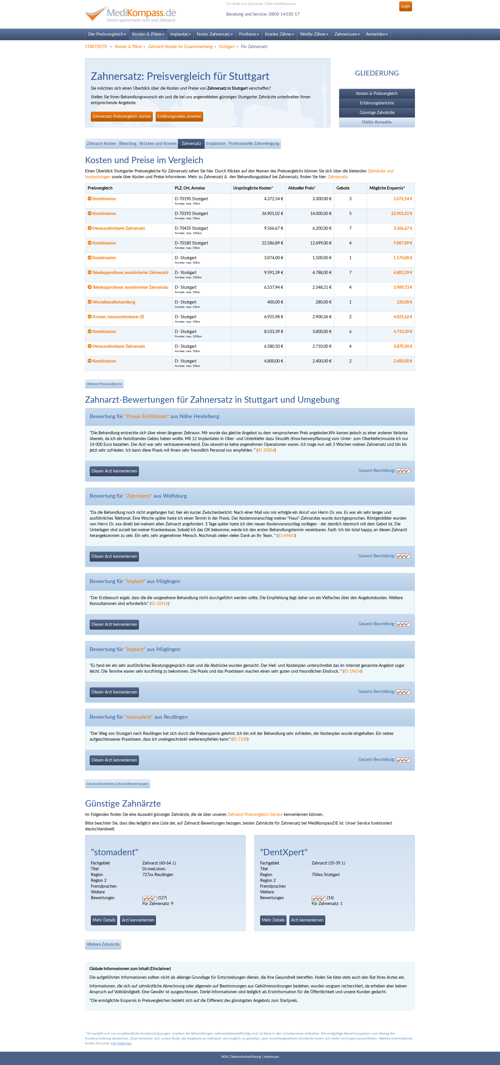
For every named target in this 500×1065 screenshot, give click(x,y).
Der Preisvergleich (105, 34)
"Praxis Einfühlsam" (147, 416)
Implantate (215, 144)
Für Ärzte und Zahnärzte (244, 3)
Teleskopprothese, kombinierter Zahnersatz (130, 273)
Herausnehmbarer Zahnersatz (118, 229)
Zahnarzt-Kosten (101, 144)
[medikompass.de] (137, 14)
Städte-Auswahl (376, 122)
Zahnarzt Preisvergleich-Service (255, 815)
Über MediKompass (281, 3)
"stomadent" (139, 717)
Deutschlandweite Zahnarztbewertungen (117, 784)
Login (405, 6)
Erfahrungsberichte (377, 103)
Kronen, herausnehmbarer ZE (118, 317)
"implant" (135, 581)
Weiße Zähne (313, 34)
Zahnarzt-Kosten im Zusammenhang (180, 47)
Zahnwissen (345, 34)
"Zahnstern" (138, 496)
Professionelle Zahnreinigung (254, 144)
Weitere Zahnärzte (103, 945)
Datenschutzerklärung (245, 1056)
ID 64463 (286, 536)
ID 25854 (266, 450)
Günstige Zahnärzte (377, 113)
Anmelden (375, 34)
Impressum (271, 1056)
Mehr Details (104, 920)
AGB (224, 1056)
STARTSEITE (96, 47)
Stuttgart (227, 47)
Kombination (104, 199)
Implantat (179, 34)
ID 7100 (240, 739)
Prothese (247, 34)
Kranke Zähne (278, 34)
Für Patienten (121, 1043)
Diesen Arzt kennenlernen (114, 471)
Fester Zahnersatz (213, 34)
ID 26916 (159, 604)
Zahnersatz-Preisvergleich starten (122, 117)
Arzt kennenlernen (138, 920)
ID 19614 (352, 671)
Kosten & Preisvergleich (377, 94)
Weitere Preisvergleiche (104, 384)
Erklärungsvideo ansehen (179, 117)
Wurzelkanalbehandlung (113, 302)
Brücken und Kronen (158, 144)
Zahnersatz (191, 144)
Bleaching (127, 144)
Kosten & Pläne (146, 34)
